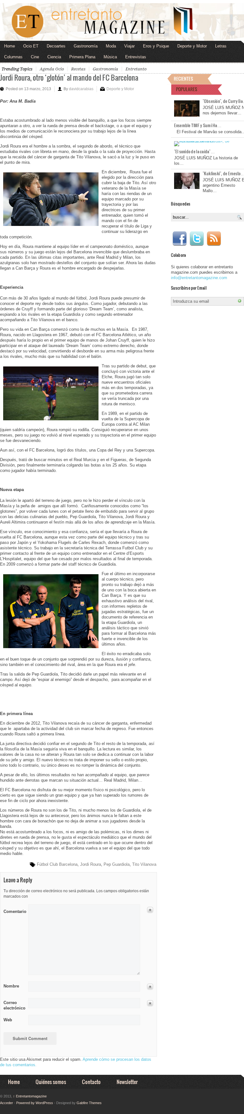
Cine (35, 56)
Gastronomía (86, 46)
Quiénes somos (51, 1081)
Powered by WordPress (34, 1103)
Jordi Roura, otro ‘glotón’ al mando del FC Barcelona (69, 77)
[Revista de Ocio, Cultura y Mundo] (122, 22)
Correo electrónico (13, 1005)
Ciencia (54, 56)
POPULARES (186, 89)
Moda (111, 46)
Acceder (6, 1103)
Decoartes (56, 46)
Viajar (129, 46)
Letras (221, 46)
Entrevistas (135, 56)
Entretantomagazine (30, 1096)
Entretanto (135, 69)
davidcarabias (81, 89)
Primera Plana (82, 56)
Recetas (78, 69)
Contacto (91, 1081)
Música (110, 56)
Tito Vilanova (144, 864)
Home (9, 46)
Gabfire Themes (89, 1103)
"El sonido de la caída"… (194, 151)
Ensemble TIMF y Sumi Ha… (197, 125)
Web (7, 1019)
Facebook (179, 238)
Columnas (13, 56)
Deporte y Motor (192, 46)
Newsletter (127, 1081)
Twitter (196, 238)
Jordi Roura (90, 864)
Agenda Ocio (52, 69)
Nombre (11, 986)
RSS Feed (213, 238)
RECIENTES (183, 78)
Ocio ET (30, 46)
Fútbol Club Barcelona (57, 864)
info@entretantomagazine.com (199, 277)
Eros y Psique (156, 46)
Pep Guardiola (117, 864)
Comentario (13, 910)
